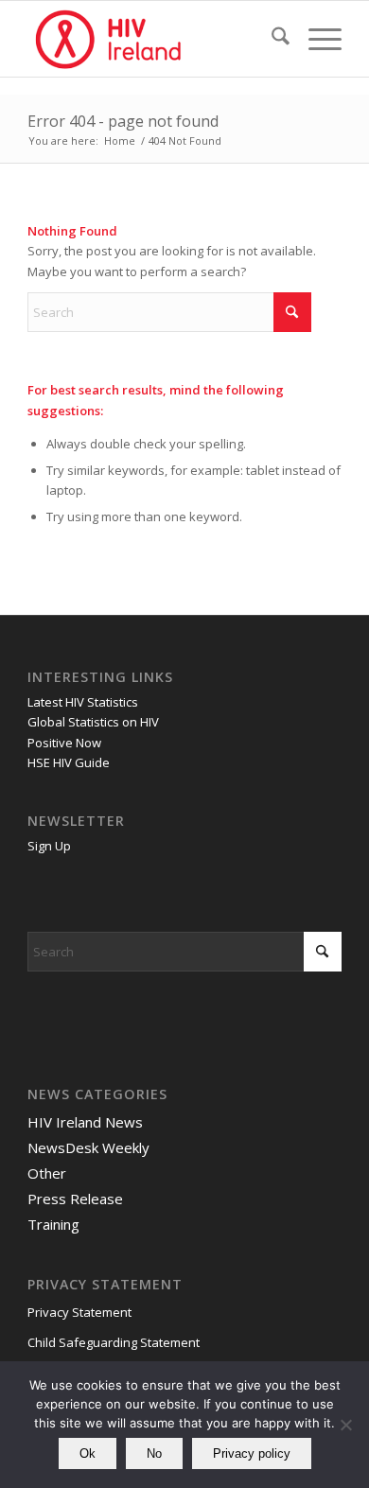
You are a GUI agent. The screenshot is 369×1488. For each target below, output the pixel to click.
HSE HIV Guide (68, 762)
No (154, 1453)
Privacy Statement (79, 1312)
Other (46, 1173)
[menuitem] (271, 39)
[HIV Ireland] (152, 39)
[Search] (271, 39)
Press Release (75, 1198)
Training (53, 1224)
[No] (345, 1424)
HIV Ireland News (85, 1121)
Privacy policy (251, 1453)
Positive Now (64, 742)
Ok (87, 1453)
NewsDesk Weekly (88, 1147)
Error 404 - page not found (123, 121)
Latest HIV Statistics (82, 701)
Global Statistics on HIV (93, 721)
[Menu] (316, 39)
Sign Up (49, 845)
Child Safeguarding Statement (113, 1342)
